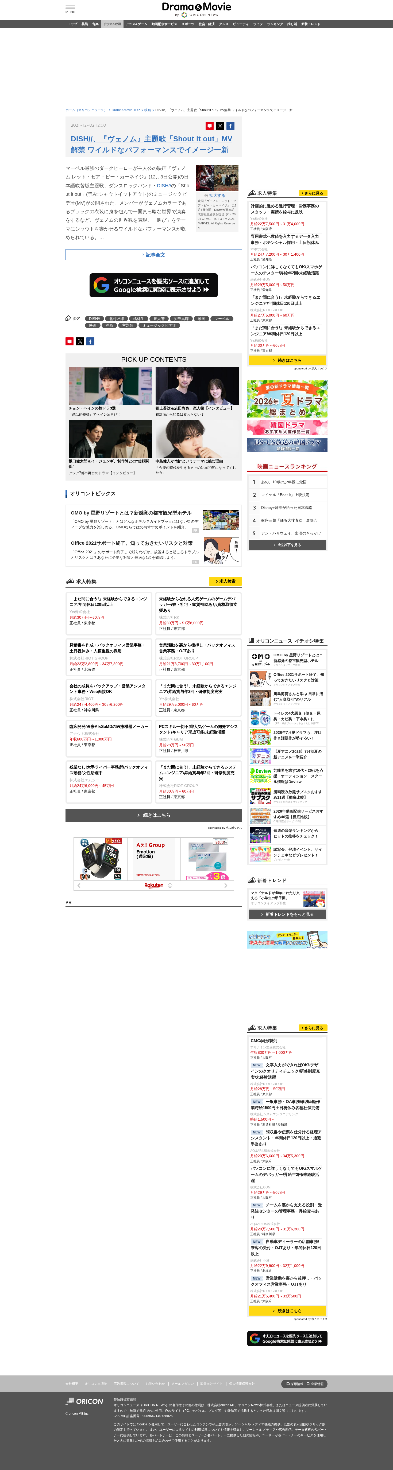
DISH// (164, 185)
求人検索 (227, 581)
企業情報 (317, 1384)
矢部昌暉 (181, 319)
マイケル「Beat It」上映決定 (285, 495)
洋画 (109, 325)
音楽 (95, 24)
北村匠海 (116, 319)
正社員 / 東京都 (108, 610)
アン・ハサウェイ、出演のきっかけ (291, 533)
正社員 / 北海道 (108, 657)
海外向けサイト (211, 1384)
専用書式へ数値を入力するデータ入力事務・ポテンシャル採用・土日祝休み (285, 239)
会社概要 (72, 1384)
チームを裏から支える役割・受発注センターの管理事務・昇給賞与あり (286, 1211)
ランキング (275, 24)
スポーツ (188, 24)
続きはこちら (157, 815)
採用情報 (297, 1384)
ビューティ (241, 24)
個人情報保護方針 (242, 1384)
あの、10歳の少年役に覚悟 (284, 482)
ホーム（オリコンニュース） (86, 110)
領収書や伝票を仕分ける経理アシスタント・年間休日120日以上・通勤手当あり (286, 1138)
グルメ (224, 24)
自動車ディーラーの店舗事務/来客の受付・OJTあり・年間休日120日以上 (286, 1247)
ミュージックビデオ (159, 325)
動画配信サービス (164, 24)
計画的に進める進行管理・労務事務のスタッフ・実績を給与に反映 (285, 209)
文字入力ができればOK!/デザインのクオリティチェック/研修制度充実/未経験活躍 (285, 1071)
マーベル (221, 319)
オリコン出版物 (96, 1384)
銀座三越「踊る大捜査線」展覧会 (289, 520)
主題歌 (127, 325)
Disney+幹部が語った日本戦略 (286, 507)
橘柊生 (138, 319)
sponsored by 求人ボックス (225, 827)
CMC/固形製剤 (264, 1040)
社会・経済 (207, 24)
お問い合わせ (155, 1384)
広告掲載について (126, 1384)
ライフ (258, 24)
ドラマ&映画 (112, 24)
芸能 (85, 24)
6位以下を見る (289, 545)
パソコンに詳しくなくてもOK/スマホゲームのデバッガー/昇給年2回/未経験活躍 (286, 1174)
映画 (147, 110)
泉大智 (159, 319)
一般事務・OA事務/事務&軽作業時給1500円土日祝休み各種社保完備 (285, 1104)
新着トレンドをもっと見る (290, 914)
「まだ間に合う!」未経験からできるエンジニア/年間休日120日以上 (285, 300)
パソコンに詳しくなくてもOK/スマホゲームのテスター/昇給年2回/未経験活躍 (286, 269)
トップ (72, 24)
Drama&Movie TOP (126, 110)
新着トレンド (311, 24)
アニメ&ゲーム (136, 24)
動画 (201, 319)
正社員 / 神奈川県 (108, 698)
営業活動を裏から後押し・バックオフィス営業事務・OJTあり (286, 1281)
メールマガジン (182, 1384)
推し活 (292, 24)
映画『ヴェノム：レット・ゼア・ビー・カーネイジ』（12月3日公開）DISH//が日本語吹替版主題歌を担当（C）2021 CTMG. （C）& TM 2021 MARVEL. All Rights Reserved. (217, 211)
